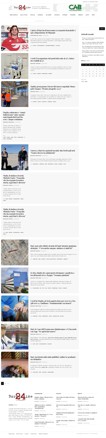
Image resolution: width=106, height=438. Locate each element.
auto (5, 137)
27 (89, 76)
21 (93, 73)
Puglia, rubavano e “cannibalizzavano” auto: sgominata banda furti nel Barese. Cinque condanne (14, 116)
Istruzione (72, 15)
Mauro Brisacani (34, 35)
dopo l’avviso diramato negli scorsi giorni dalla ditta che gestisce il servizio (54, 338)
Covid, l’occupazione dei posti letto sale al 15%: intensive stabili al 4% (53, 59)
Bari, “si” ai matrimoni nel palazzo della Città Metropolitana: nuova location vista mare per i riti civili (93, 43)
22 (96, 73)
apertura (42, 164)
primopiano (45, 73)
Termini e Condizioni (43, 433)
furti (15, 137)
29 (96, 76)
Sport (93, 15)
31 (103, 76)
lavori (39, 101)
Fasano (35, 101)
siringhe (65, 259)
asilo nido (35, 372)
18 (82, 73)
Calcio (40, 35)
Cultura (56, 15)
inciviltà (44, 259)
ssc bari (58, 45)
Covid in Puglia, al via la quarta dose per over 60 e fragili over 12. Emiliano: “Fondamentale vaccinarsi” (53, 302)
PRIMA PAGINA (11, 433)
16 (99, 71)
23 (99, 73)
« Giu (82, 81)
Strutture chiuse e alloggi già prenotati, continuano (44, 398)
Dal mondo (48, 15)
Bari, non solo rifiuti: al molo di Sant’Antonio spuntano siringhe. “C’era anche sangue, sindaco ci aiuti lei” (53, 247)
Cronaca (10, 185)
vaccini (62, 316)
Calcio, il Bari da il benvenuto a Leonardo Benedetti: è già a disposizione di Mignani (53, 31)
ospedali (39, 73)
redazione (33, 63)
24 (103, 73)
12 (86, 71)
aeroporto (35, 164)
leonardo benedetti (50, 45)
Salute (87, 15)
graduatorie (51, 372)
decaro (10, 198)
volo (65, 164)
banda (8, 137)
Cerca (102, 28)
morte (49, 288)
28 (93, 76)
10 (103, 69)
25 (82, 76)
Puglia (32, 15)
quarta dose (56, 316)
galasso (50, 343)
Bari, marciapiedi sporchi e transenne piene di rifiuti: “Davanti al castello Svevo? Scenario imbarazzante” (93, 47)
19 (86, 73)
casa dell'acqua (42, 343)
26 (86, 76)
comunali (44, 372)
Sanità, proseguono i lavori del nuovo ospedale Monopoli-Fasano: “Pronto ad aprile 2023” (53, 87)
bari (12, 137)
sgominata (9, 138)
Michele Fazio (17, 198)
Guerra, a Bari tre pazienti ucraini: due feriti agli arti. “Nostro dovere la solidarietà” (53, 151)
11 (82, 71)
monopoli (44, 101)
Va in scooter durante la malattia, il (87, 413)
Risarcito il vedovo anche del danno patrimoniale (86, 398)
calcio (34, 45)
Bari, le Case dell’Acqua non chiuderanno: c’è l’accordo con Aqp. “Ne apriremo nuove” (54, 330)
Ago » (86, 81)
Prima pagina (13, 15)
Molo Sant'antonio (51, 259)
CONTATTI (27, 433)
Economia (64, 15)
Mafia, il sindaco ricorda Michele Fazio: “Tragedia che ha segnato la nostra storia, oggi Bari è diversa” (14, 179)
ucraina (60, 164)
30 (99, 76)
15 (96, 71)
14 (93, 71)
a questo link (44, 367)
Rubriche (80, 15)
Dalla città (23, 15)
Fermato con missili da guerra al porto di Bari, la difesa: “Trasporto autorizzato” (93, 38)
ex (40, 288)
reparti (50, 73)
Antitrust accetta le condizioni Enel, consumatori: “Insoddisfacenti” (43, 406)
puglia (54, 101)
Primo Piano (11, 122)
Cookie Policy (34, 433)
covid (34, 73)
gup (43, 288)
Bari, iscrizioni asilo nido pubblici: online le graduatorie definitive (53, 358)
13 (89, 71)
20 (89, 73)
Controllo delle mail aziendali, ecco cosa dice (86, 419)
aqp (34, 343)
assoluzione (36, 288)
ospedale (50, 101)
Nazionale (40, 15)
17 (103, 71)
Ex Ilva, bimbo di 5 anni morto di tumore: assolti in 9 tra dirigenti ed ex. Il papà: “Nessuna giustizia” (52, 274)
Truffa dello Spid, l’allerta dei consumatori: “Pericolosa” (44, 422)
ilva (46, 288)
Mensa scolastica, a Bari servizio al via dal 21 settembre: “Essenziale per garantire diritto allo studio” (93, 51)
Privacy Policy (19, 433)
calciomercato (40, 45)
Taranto (65, 288)
